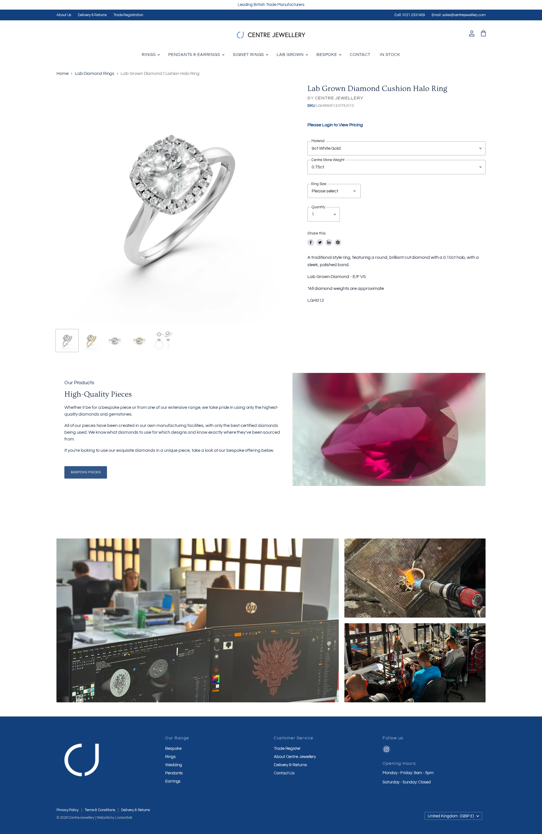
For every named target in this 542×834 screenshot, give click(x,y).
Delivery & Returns (92, 15)
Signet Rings (249, 55)
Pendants (174, 773)
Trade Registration (128, 15)
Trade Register (287, 748)
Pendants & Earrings (194, 55)
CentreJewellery (81, 818)
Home (62, 73)
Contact (360, 55)
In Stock (390, 55)
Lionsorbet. (124, 818)
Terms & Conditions (100, 810)
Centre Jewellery (339, 98)
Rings (149, 55)
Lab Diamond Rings (95, 73)
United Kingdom (451, 816)
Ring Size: (319, 184)
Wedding (173, 765)
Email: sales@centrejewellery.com (459, 15)
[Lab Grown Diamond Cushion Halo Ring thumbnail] (67, 340)
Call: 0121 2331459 (409, 15)
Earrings (172, 781)
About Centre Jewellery (295, 757)
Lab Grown (291, 55)
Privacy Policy (67, 810)
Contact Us (284, 773)
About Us (63, 15)
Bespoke (327, 55)
